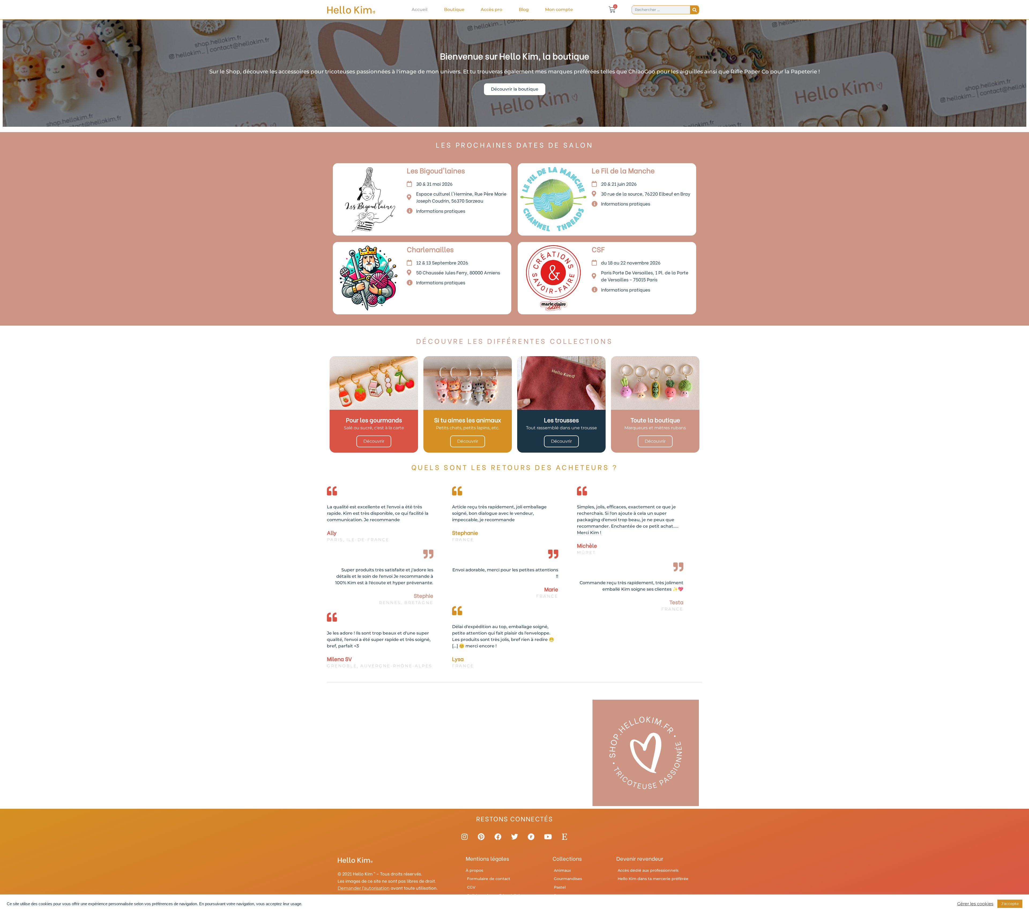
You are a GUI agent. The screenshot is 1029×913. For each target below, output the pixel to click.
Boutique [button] (454, 9)
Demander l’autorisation (364, 888)
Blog (524, 9)
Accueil (419, 9)
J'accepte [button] (1010, 903)
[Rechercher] (694, 10)
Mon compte (559, 9)
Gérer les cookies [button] (975, 903)
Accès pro (491, 9)
